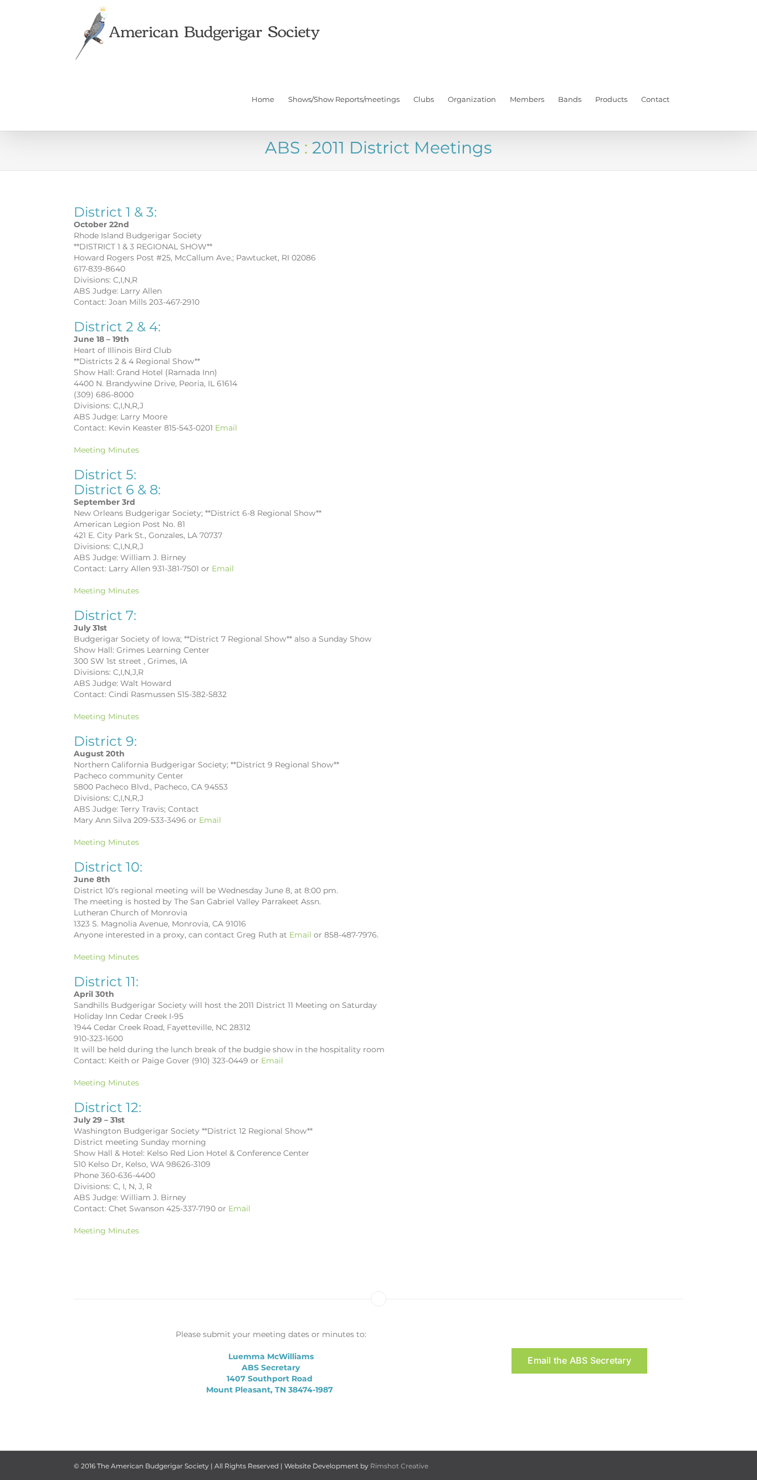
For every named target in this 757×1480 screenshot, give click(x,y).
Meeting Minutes (106, 450)
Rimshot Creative (399, 1466)
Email (225, 428)
